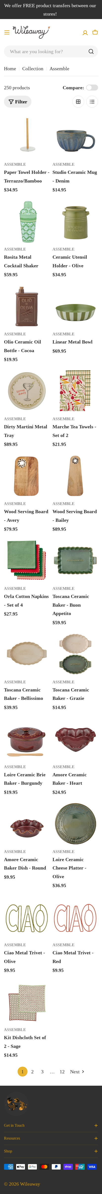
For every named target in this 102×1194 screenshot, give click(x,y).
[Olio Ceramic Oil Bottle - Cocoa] (27, 306)
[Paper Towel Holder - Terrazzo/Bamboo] (27, 136)
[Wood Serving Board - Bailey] (75, 475)
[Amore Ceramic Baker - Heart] (75, 738)
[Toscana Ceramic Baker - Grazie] (75, 654)
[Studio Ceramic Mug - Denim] (75, 136)
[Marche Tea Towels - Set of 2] (75, 390)
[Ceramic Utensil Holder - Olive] (75, 221)
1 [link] (22, 1071)
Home (10, 68)
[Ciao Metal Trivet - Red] (75, 917)
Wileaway (30, 1184)
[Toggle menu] (7, 32)
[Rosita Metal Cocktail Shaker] (27, 221)
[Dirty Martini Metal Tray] (27, 390)
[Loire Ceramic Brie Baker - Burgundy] (27, 738)
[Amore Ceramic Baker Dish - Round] (27, 823)
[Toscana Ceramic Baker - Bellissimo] (27, 654)
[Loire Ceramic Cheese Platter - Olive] (75, 823)
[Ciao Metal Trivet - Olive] (27, 917)
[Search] (91, 51)
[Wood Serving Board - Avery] (27, 475)
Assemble (15, 164)
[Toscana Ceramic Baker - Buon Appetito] (75, 560)
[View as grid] (78, 102)
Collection (32, 68)
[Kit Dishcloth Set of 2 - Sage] (27, 1001)
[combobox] (51, 51)
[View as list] (92, 102)
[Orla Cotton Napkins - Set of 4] (27, 560)
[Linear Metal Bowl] (75, 306)
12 (62, 1071)
